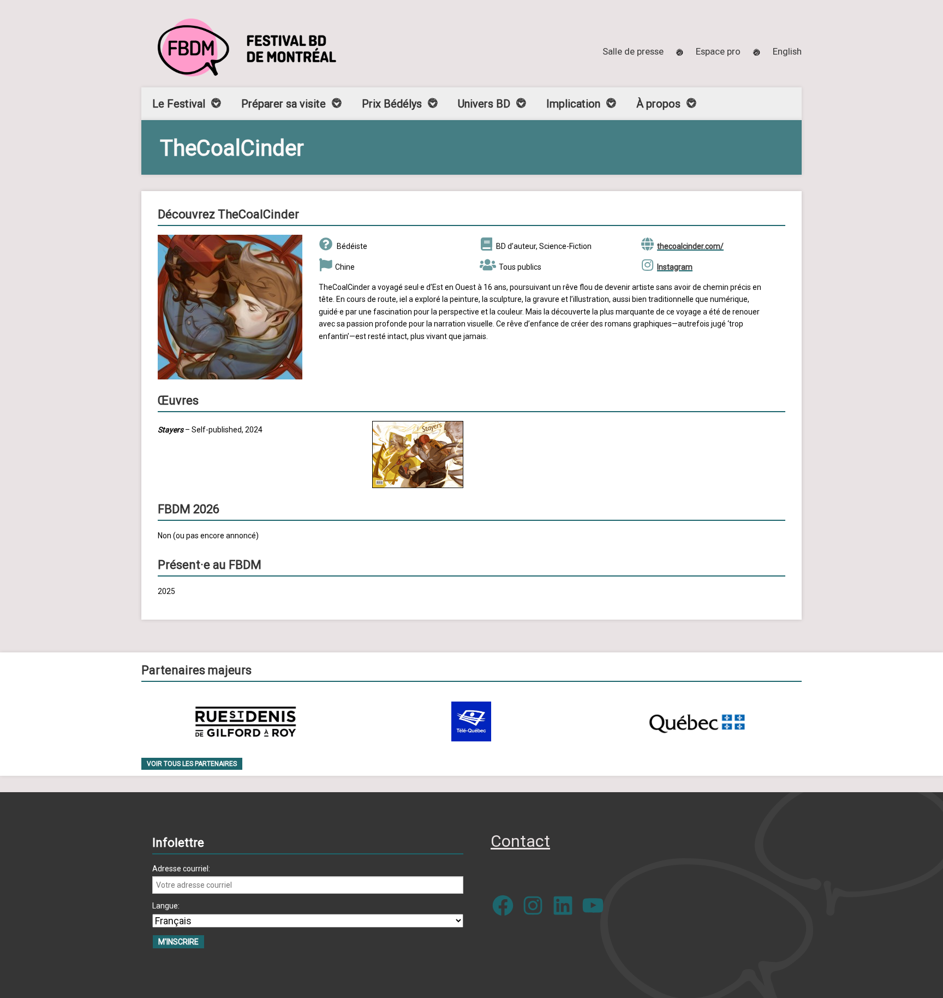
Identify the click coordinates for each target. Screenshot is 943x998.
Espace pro (718, 51)
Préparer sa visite (283, 103)
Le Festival (178, 103)
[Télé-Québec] (471, 721)
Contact (520, 841)
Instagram (675, 267)
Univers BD (484, 103)
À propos (658, 103)
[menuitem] (787, 51)
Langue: (166, 905)
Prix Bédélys (392, 103)
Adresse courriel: (181, 868)
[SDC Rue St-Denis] (246, 721)
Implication (573, 103)
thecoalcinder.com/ (690, 246)
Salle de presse (633, 51)
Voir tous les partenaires (192, 764)
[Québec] (697, 721)
